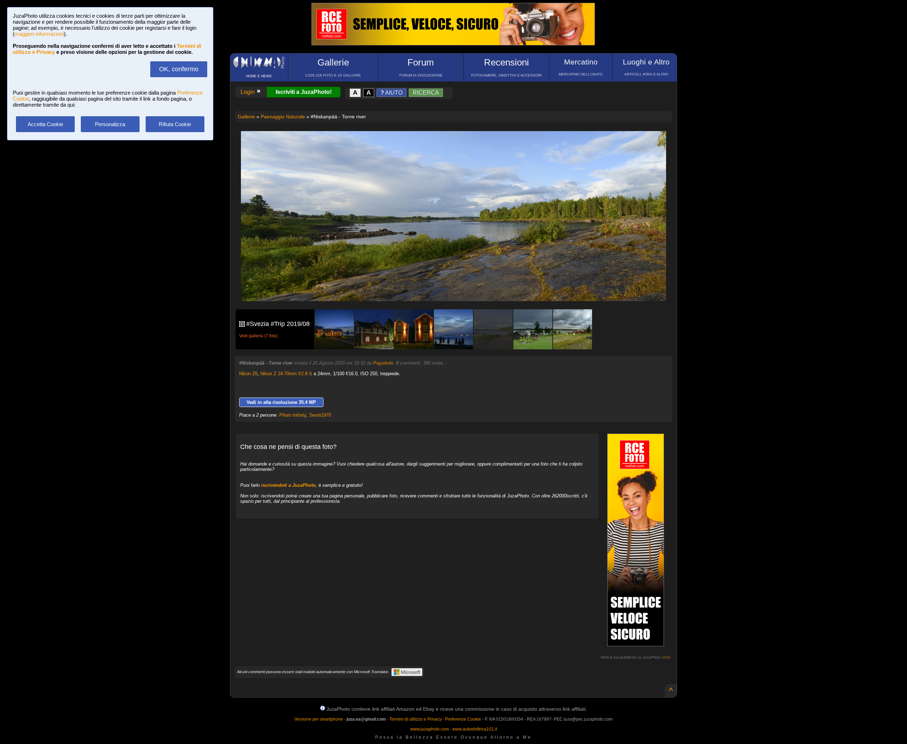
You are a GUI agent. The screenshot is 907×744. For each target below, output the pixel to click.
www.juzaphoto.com (429, 729)
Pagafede (383, 363)
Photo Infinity (292, 415)
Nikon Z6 (248, 373)
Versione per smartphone (318, 719)
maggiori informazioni (39, 34)
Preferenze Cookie (463, 719)
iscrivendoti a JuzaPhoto (288, 485)
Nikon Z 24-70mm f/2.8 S (286, 373)
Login (248, 92)
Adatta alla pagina (458, 143)
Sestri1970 (320, 415)
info (666, 657)
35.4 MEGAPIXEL (458, 287)
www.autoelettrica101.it (474, 729)
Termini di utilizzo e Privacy (415, 719)
